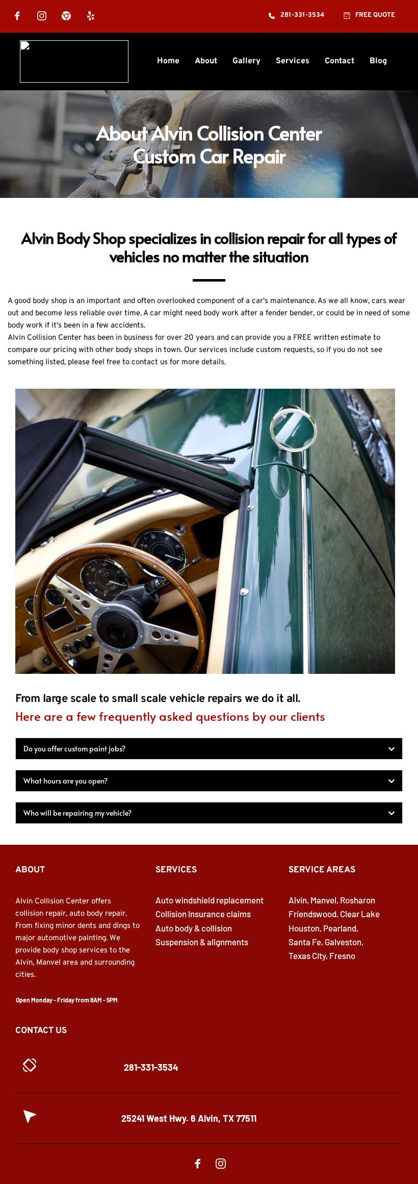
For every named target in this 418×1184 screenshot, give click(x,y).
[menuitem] (168, 61)
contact (145, 362)
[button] (209, 748)
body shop (50, 301)
